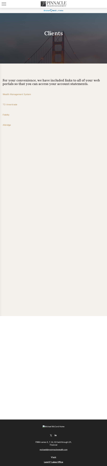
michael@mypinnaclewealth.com (53, 449)
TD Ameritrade (10, 104)
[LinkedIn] (55, 435)
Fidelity (6, 114)
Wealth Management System (17, 94)
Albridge (7, 125)
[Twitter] (51, 435)
